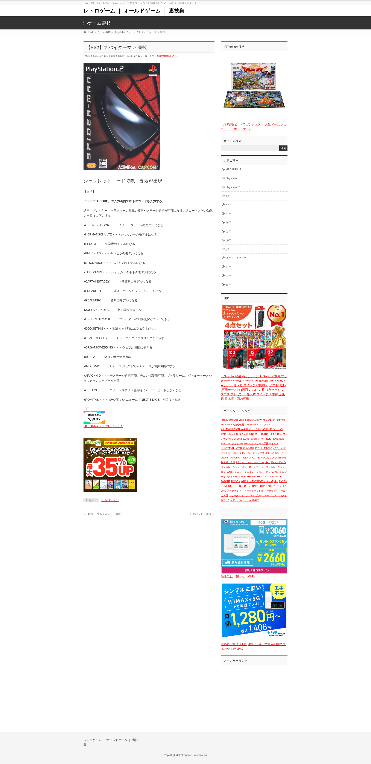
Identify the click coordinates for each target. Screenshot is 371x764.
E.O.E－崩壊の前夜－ (254, 438)
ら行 (228, 275)
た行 (228, 222)
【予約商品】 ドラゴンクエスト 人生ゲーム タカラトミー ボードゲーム (254, 127)
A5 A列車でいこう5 (272, 429)
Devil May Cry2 (234, 438)
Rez (267, 462)
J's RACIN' (266, 448)
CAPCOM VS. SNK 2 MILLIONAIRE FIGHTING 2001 (248, 434)
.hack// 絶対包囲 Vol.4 (238, 424)
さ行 (174, 56)
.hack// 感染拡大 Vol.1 (256, 420)
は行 (228, 240)
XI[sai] (269, 481)
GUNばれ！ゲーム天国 (256, 443)
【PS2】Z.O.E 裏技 (201, 514)
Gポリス (273, 443)
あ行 (228, 196)
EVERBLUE (272, 438)
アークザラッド (235, 490)
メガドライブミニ (236, 258)
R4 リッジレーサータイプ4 (250, 462)
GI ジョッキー (235, 443)
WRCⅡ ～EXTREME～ (253, 481)
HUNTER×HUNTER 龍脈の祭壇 (237, 448)
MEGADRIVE (233, 169)
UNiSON (235, 481)
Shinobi (242, 476)
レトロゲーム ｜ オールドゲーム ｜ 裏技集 (134, 11)
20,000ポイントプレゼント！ (103, 426)
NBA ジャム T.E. (251, 457)
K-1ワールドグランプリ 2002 (254, 453)
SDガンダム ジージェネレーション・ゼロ (249, 472)
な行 (228, 231)
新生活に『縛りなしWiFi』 (239, 576)
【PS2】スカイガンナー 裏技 (102, 514)
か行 (228, 204)
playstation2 (164, 56)
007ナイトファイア (260, 424)
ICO (257, 448)
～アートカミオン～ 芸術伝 (244, 500)
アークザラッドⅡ (253, 490)
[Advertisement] (254, 694)
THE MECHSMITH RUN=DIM (262, 476)
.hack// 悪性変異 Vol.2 (232, 420)
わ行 (228, 284)
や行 (228, 266)
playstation (232, 178)
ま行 (228, 249)
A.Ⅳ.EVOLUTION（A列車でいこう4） (241, 429)
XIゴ (276, 481)
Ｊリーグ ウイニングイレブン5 (245, 495)
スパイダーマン (110, 500)
